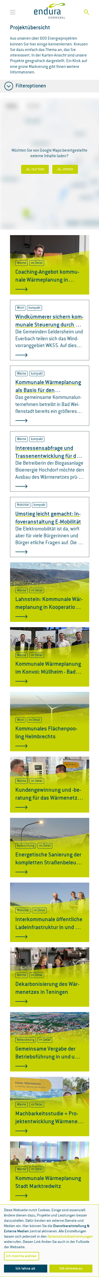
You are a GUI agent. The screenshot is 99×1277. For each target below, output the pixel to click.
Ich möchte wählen (21, 1256)
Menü (14, 12)
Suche (86, 12)
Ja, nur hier (35, 169)
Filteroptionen (30, 86)
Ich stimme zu (70, 1268)
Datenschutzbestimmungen (70, 1236)
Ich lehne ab (25, 1268)
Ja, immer (65, 169)
